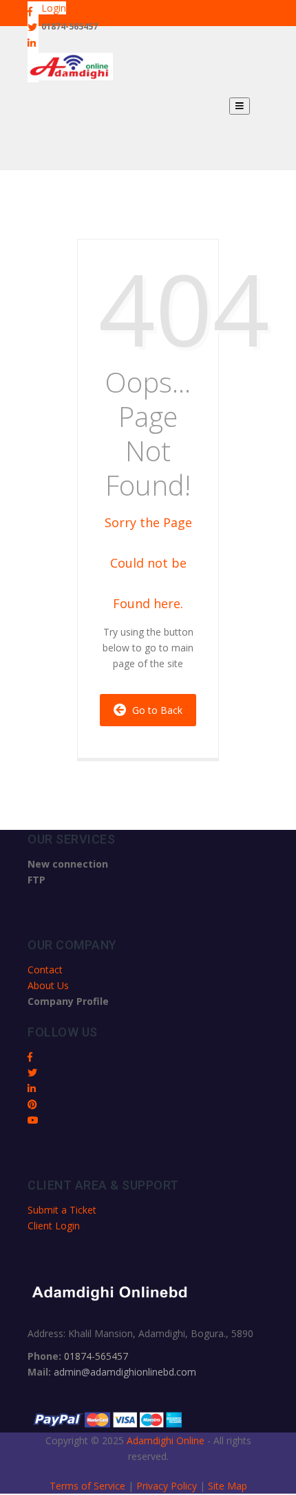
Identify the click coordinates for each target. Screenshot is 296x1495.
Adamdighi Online (165, 1440)
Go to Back (154, 710)
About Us (48, 985)
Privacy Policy (168, 1485)
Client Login (54, 1225)
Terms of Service (89, 1485)
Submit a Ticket (62, 1209)
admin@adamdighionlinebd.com (125, 1371)
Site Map (227, 1485)
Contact (45, 969)
